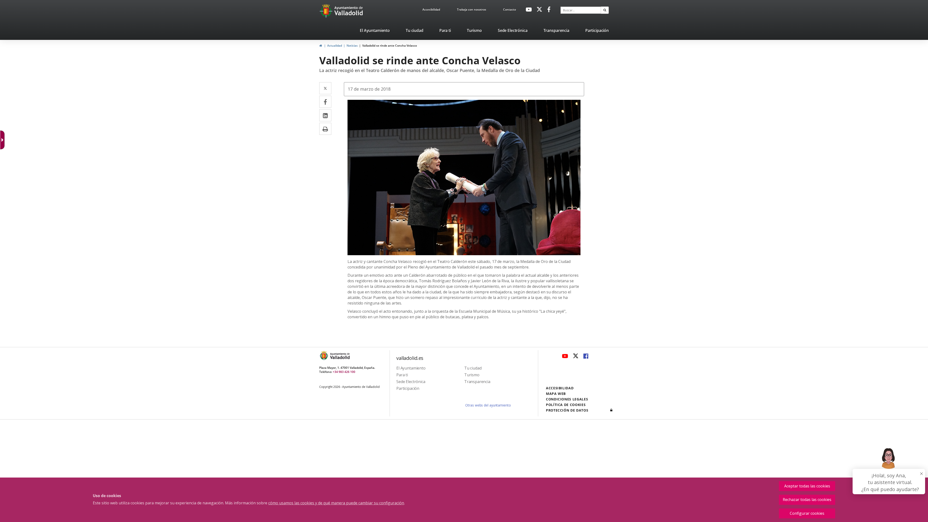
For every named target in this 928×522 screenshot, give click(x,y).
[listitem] (375, 31)
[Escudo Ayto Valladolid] (324, 356)
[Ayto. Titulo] (339, 356)
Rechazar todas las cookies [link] (807, 499)
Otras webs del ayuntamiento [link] (488, 405)
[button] (605, 10)
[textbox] (580, 10)
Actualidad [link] (334, 46)
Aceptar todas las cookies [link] (807, 486)
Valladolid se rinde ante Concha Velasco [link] (389, 46)
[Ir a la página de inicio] (326, 11)
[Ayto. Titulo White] (348, 11)
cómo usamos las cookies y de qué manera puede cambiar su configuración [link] (336, 503)
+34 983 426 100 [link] (344, 372)
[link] (431, 10)
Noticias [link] (352, 46)
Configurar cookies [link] (807, 513)
